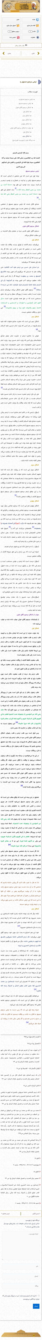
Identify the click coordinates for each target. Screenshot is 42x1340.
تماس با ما (13, 37)
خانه (33, 20)
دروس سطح (15, 31)
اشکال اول (26, 111)
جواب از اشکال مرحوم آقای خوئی (20, 128)
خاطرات (33, 37)
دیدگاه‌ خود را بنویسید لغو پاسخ (23, 140)
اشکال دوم (26, 116)
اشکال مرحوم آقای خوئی (23, 107)
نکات (34, 31)
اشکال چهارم (25, 124)
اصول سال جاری (11, 26)
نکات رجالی (18, 45)
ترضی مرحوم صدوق (25, 103)
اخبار (18, 20)
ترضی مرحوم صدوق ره (26, 99)
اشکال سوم (26, 120)
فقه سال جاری (31, 26)
